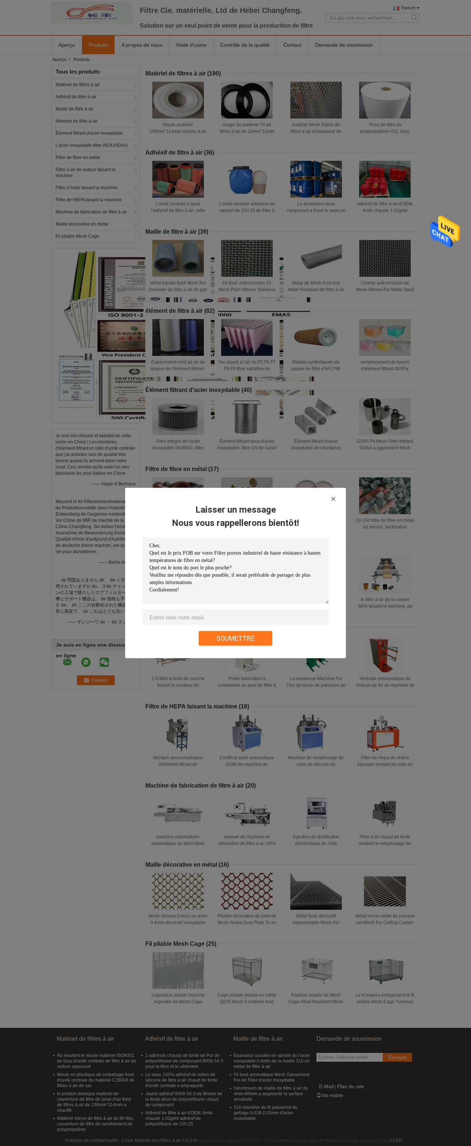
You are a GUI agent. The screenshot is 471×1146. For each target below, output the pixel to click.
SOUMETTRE (235, 638)
